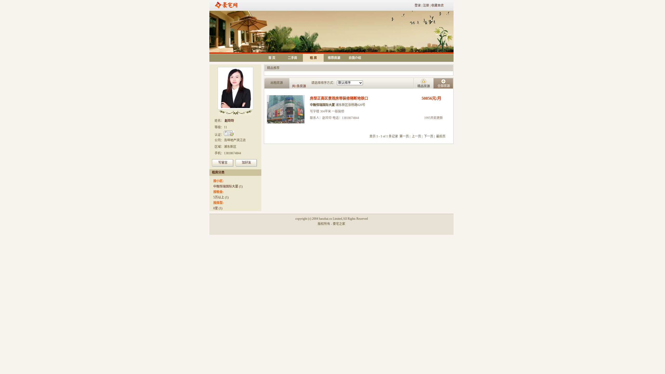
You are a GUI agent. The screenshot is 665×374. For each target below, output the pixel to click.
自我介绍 (355, 58)
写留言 (223, 162)
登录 (418, 5)
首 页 (271, 58)
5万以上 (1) (221, 197)
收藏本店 (437, 5)
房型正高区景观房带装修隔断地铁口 (339, 98)
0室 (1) (217, 208)
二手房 (292, 58)
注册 (426, 5)
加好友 (246, 162)
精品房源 (423, 86)
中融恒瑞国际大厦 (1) (228, 186)
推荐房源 (334, 58)
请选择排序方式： (323, 83)
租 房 (313, 58)
